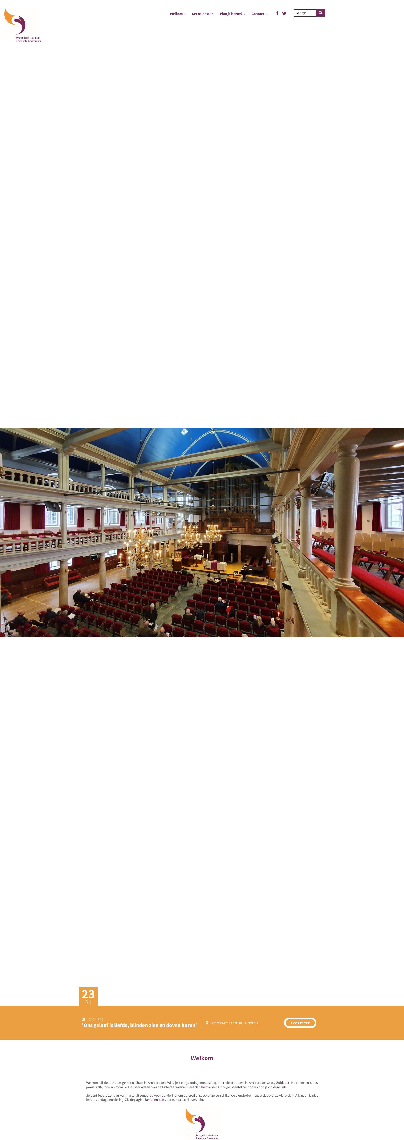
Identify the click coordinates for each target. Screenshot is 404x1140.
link (283, 1087)
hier (204, 1087)
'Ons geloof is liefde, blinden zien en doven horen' (139, 1025)
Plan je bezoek (231, 14)
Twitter (284, 13)
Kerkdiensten (203, 14)
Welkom (176, 14)
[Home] (22, 25)
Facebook (277, 13)
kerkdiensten (154, 1099)
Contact (258, 14)
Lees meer (300, 1022)
